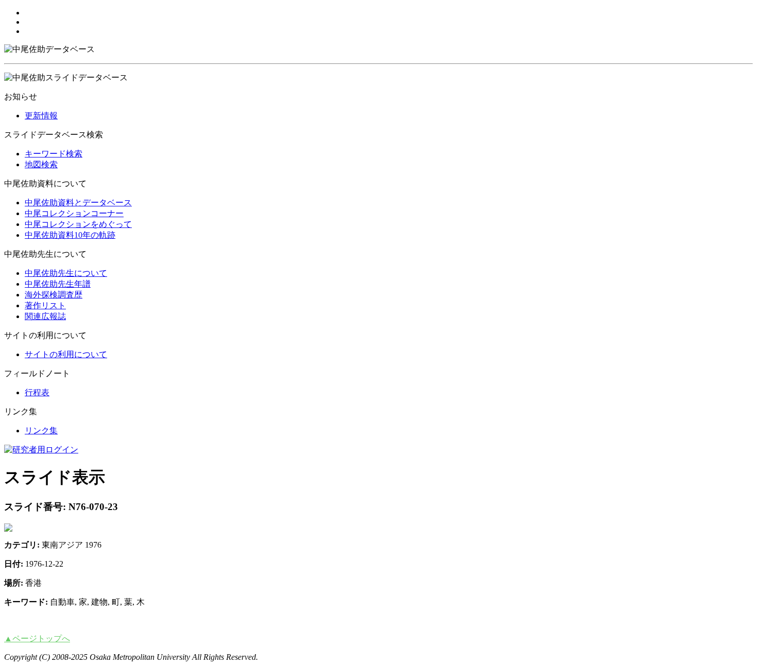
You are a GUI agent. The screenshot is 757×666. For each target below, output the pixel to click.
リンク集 (41, 430)
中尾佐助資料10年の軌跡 (70, 235)
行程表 (37, 392)
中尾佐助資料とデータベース (78, 202)
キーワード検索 (53, 153)
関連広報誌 (45, 316)
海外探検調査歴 (53, 294)
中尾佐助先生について (66, 273)
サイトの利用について (66, 354)
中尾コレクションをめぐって (78, 224)
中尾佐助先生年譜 (58, 283)
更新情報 (41, 115)
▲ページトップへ (37, 638)
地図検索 (41, 164)
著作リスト (45, 305)
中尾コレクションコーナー (74, 213)
